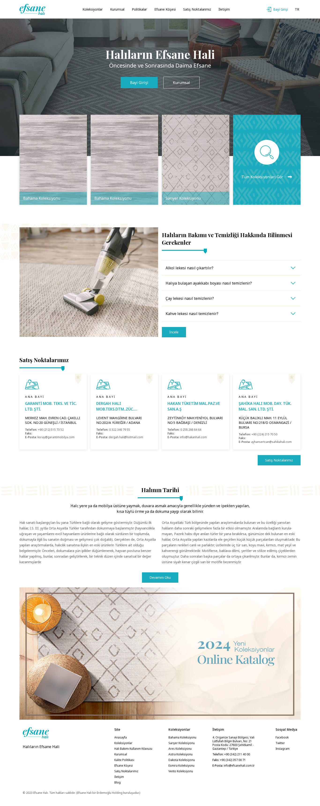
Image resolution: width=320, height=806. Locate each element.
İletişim (224, 9)
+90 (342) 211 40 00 (236, 754)
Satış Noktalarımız (197, 9)
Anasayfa (120, 737)
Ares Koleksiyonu (180, 749)
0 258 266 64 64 (190, 430)
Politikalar (139, 9)
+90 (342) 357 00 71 (232, 760)
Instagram (282, 749)
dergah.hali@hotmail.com (126, 437)
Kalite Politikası (124, 760)
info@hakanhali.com (193, 437)
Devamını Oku (160, 577)
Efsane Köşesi (165, 9)
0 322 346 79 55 (119, 430)
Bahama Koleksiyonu (182, 737)
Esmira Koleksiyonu (181, 766)
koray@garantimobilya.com (55, 437)
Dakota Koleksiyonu (181, 760)
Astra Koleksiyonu (180, 754)
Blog (117, 782)
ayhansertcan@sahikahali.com (271, 442)
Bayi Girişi (139, 82)
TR (297, 9)
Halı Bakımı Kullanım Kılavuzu (133, 749)
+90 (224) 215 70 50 (264, 434)
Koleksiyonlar (92, 9)
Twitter (280, 743)
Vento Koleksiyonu (180, 771)
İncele (174, 332)
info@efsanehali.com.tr (239, 766)
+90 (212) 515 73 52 (51, 430)
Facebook (282, 737)
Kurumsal (117, 9)
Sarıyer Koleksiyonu (181, 743)
